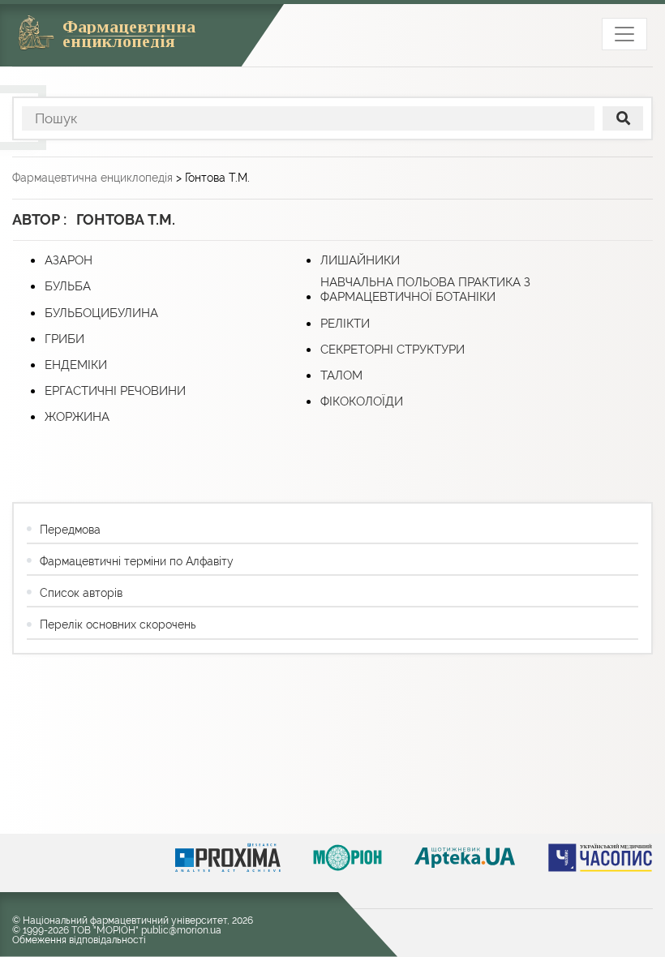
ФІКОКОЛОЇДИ (361, 401)
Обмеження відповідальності (79, 940)
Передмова (70, 529)
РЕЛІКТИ (345, 323)
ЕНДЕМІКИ (76, 365)
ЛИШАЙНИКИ (360, 260)
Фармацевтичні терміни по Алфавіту (137, 561)
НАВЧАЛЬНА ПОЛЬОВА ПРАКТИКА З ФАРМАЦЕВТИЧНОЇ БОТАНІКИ (425, 289)
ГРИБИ (64, 339)
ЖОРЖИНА (77, 417)
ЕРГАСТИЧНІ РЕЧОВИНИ (115, 391)
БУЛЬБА (68, 286)
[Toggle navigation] (624, 34)
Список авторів (81, 592)
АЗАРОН (68, 260)
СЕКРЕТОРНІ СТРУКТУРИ (392, 349)
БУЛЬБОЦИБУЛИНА (101, 313)
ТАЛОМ (341, 375)
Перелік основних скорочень (117, 624)
